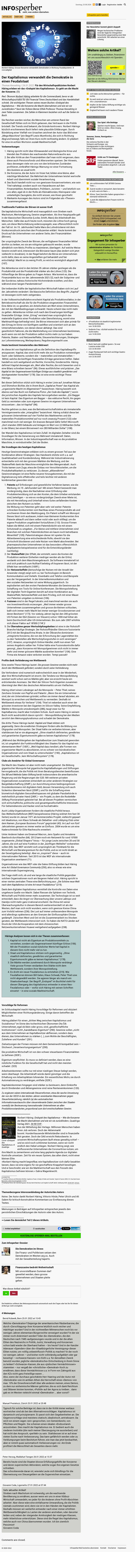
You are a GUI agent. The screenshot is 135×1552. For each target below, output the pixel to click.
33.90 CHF (71, 1183)
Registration (111, 4)
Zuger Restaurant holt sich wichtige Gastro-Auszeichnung (107, 353)
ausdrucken (40, 1228)
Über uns (18, 17)
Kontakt (103, 1548)
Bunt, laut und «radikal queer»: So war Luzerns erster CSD (104, 345)
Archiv (119, 4)
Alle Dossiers (118, 172)
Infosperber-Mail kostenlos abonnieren (84, 1548)
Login (104, 4)
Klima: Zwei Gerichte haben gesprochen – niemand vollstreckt (108, 195)
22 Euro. (77, 1183)
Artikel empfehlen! (12, 1228)
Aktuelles (7, 17)
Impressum (122, 1548)
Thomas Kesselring (11, 85)
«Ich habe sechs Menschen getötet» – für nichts (107, 95)
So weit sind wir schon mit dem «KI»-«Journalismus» (103, 100)
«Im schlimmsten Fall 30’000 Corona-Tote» (105, 184)
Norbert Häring (23, 96)
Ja (6, 1293)
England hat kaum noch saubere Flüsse (106, 110)
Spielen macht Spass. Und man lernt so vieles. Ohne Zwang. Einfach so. (111, 127)
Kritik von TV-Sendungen (108, 157)
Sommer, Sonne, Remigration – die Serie (100, 137)
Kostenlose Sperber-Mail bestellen (41, 1235)
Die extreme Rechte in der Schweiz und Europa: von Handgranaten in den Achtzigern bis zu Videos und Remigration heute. (100, 146)
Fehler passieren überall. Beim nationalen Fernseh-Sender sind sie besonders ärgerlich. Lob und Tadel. (111, 163)
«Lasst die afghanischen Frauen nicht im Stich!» (107, 200)
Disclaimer (112, 1548)
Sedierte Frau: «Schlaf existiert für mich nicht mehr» (105, 330)
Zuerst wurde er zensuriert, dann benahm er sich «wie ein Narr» (107, 190)
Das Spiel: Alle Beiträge (108, 122)
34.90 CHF (36, 1123)
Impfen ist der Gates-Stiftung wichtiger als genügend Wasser (108, 105)
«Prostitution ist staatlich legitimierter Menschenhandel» (105, 322)
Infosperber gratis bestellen (98, 15)
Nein (14, 1293)
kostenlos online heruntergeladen (12, 1181)
